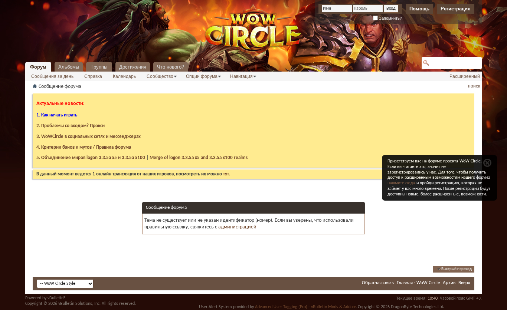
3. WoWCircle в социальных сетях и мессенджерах (88, 136)
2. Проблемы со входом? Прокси (70, 125)
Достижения (132, 67)
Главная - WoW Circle (418, 282)
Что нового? (170, 67)
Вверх (464, 282)
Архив (449, 282)
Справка (93, 76)
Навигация (241, 76)
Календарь (124, 76)
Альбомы (68, 67)
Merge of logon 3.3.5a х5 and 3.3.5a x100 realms (199, 157)
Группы (99, 67)
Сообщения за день (52, 76)
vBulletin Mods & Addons (334, 307)
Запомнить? (390, 18)
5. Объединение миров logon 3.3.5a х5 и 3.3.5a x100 (90, 157)
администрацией (237, 227)
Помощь (419, 8)
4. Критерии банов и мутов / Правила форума (83, 147)
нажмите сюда (401, 183)
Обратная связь (378, 282)
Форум (38, 67)
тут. (226, 174)
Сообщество (160, 76)
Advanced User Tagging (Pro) (281, 307)
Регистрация (456, 8)
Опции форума (201, 76)
